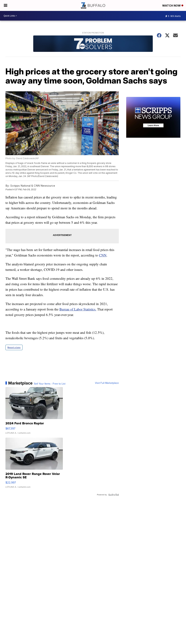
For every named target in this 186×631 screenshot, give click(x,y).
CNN (102, 255)
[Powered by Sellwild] (113, 494)
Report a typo (14, 347)
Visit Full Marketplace (107, 383)
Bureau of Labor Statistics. (77, 309)
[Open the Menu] (5, 5)
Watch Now (171, 5)
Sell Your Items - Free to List (49, 384)
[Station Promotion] (93, 44)
